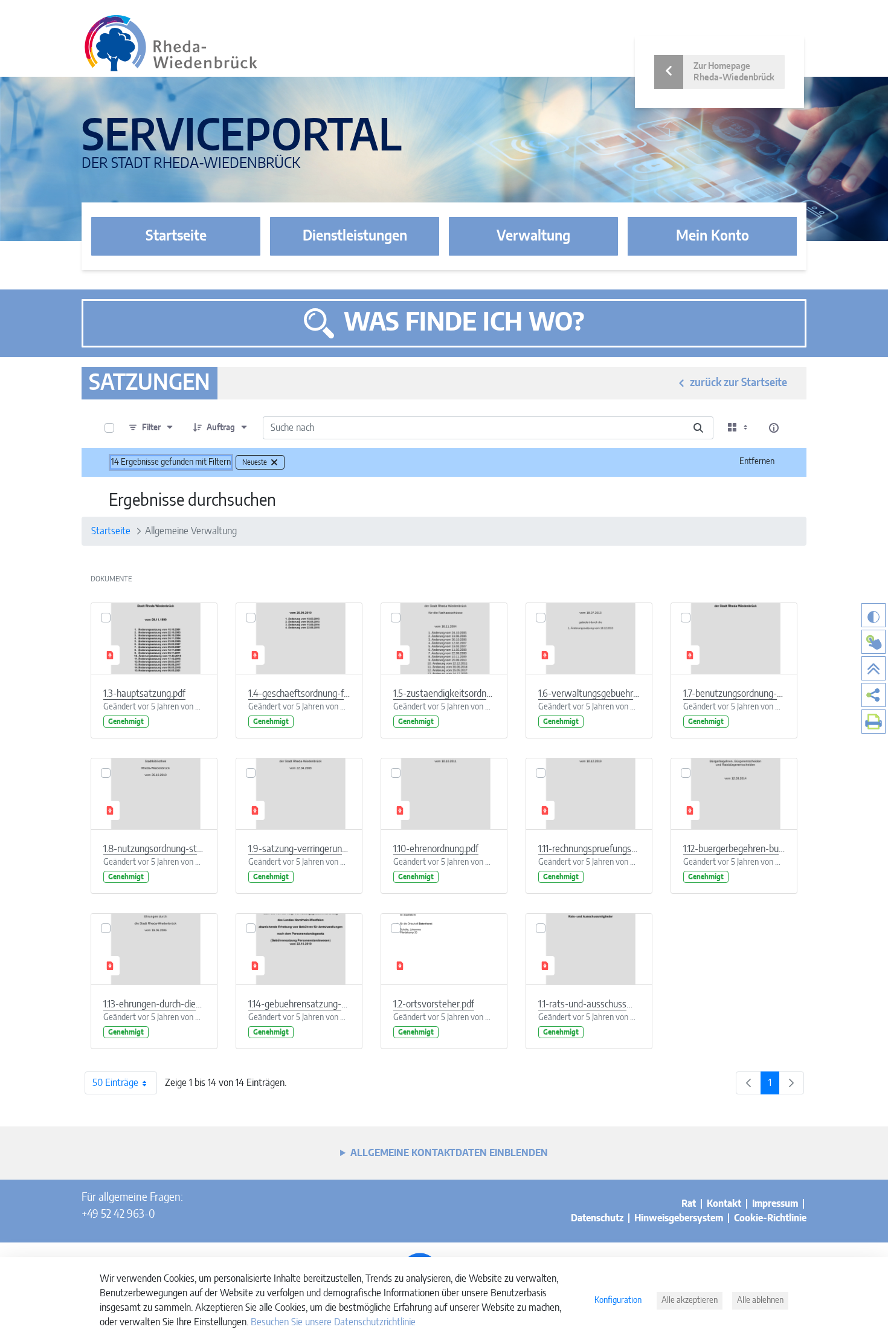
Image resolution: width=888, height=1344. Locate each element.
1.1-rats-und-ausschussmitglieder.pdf (589, 1004)
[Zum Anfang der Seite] (873, 668)
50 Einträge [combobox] (115, 1083)
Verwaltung (533, 236)
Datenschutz (597, 1218)
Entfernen (756, 461)
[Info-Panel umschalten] (773, 428)
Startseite (176, 236)
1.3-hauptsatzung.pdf (144, 694)
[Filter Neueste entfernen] (274, 462)
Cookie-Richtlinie (770, 1218)
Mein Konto (712, 236)
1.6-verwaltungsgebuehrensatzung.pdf (589, 694)
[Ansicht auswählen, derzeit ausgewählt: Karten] (738, 428)
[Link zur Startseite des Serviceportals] (171, 43)
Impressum (775, 1204)
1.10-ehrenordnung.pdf (435, 849)
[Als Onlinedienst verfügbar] (873, 642)
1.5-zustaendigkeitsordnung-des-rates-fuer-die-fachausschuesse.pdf (444, 694)
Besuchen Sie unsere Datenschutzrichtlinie (333, 1322)
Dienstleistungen (355, 236)
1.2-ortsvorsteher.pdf (433, 1004)
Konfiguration (618, 1300)
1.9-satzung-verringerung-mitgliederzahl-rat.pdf (299, 849)
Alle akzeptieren (689, 1300)
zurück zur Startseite (738, 383)
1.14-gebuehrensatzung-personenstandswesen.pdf (299, 1004)
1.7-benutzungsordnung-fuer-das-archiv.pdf (734, 694)
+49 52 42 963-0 (118, 1214)
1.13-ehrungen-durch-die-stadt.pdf (154, 1004)
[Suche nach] (698, 428)
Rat (688, 1204)
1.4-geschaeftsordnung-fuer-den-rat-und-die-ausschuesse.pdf (299, 694)
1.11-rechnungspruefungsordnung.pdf (589, 849)
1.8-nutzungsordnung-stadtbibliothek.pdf (154, 849)
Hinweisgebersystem (678, 1218)
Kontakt (724, 1204)
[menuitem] (873, 695)
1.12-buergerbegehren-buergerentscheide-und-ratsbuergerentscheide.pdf (734, 849)
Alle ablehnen (760, 1300)
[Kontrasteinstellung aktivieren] (873, 615)
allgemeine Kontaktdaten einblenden (449, 1153)
